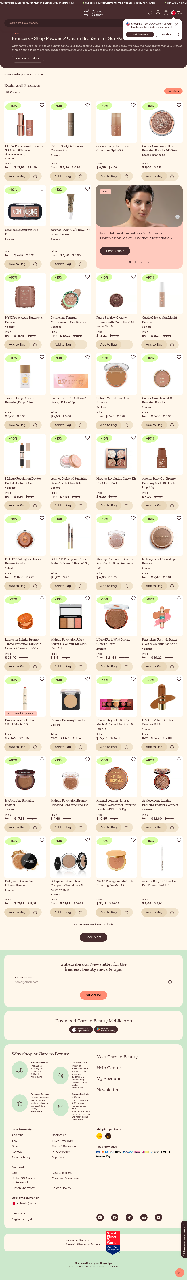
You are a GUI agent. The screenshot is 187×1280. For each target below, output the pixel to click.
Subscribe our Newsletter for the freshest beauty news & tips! (120, 3)
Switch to (140, 34)
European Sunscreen (65, 1178)
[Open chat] (179, 1272)
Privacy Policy (61, 1152)
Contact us (59, 1135)
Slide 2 (142, 262)
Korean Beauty (61, 1188)
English (17, 1219)
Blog (15, 1141)
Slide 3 (148, 262)
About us (17, 1135)
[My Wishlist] (150, 13)
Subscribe (93, 995)
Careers (17, 1146)
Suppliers (58, 1157)
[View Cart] (166, 13)
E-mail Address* (23, 977)
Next (177, 217)
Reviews (17, 1152)
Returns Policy (21, 1157)
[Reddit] (144, 1217)
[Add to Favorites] (42, 105)
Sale (14, 1173)
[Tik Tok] (129, 1217)
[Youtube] (158, 1217)
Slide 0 (130, 262)
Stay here (167, 34)
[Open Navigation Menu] (7, 13)
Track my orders (62, 1141)
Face (15, 33)
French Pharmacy (23, 1188)
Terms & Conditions (64, 1146)
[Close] (184, 1223)
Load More (93, 937)
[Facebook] (114, 1217)
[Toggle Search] (14, 13)
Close (176, 24)
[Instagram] (100, 1217)
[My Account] (158, 13)
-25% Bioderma (61, 1173)
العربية (29, 1219)
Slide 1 (136, 262)
